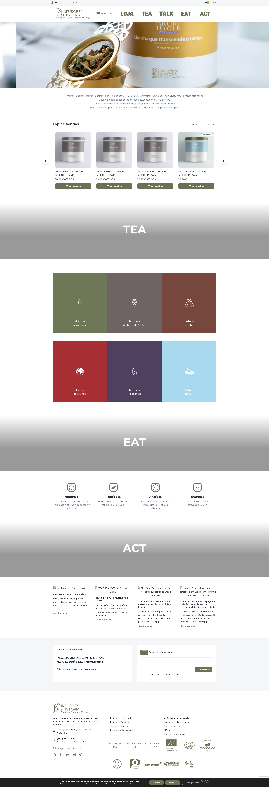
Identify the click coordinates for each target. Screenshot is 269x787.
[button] (210, 3)
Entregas (197, 496)
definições (134, 784)
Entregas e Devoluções (121, 730)
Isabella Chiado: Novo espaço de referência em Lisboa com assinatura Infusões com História (198, 604)
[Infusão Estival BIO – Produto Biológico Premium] (155, 149)
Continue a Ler (60, 613)
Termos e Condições (120, 726)
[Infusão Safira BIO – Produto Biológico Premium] (196, 149)
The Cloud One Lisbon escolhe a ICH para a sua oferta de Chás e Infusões (155, 604)
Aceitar (156, 782)
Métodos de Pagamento (176, 722)
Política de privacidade (121, 718)
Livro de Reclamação (174, 734)
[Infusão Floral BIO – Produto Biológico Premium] (73, 149)
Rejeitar (172, 782)
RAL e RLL (169, 730)
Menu (104, 13)
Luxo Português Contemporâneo (70, 594)
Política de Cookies (119, 722)
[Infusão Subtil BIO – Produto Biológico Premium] (114, 149)
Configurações (192, 782)
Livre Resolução (172, 726)
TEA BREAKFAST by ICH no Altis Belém (112, 599)
